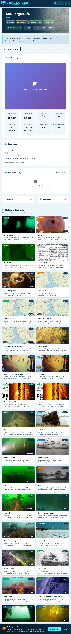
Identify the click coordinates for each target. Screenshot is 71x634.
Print (28, 27)
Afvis (65, 629)
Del (52, 27)
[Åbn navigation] (67, 3)
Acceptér (55, 629)
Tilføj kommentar (60, 172)
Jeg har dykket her (15, 27)
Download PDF (40, 27)
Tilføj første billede (12, 49)
